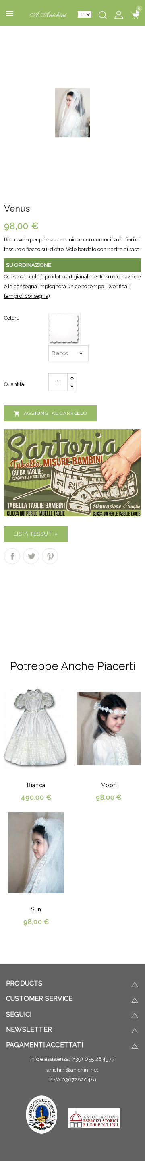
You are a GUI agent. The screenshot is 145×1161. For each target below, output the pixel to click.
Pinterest (50, 556)
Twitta (31, 556)
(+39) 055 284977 (93, 1059)
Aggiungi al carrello (50, 413)
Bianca (36, 785)
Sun (36, 909)
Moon (109, 785)
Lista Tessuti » (36, 534)
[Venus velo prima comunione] (72, 112)
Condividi (12, 556)
